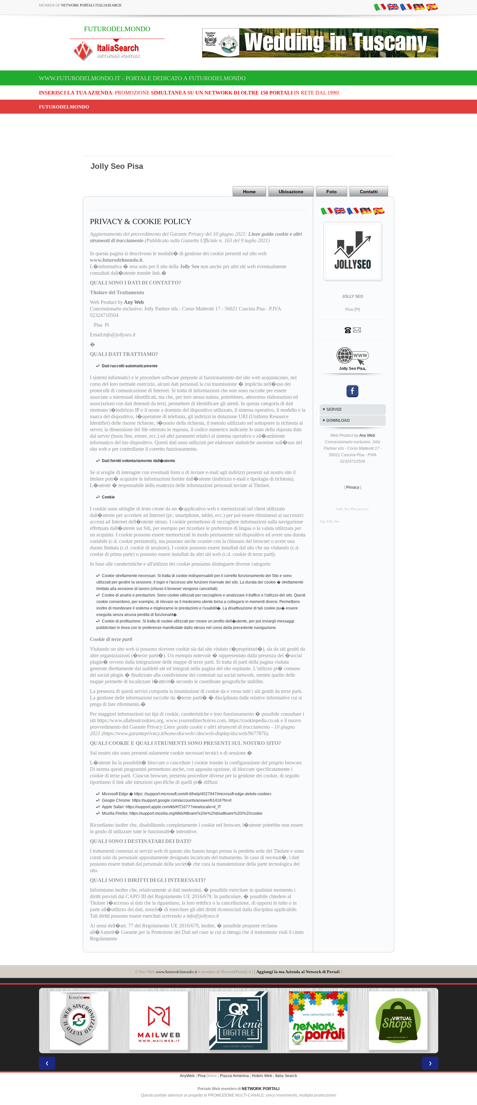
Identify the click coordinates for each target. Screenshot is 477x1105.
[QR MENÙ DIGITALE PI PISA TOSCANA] (238, 1020)
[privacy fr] (405, 7)
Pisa (201, 1076)
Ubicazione (291, 191)
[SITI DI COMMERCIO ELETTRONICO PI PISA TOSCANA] (398, 1020)
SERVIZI (333, 409)
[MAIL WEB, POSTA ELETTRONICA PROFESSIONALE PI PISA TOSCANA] (158, 1020)
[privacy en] (392, 7)
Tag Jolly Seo (330, 521)
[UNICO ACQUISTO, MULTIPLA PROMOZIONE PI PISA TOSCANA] (318, 1020)
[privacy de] (418, 7)
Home (249, 191)
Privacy (352, 487)
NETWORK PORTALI (260, 1088)
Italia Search (286, 1076)
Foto (331, 191)
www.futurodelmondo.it (176, 971)
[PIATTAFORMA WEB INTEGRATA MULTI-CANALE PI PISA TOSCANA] (79, 1020)
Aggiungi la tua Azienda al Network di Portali (298, 971)
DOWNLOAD (338, 420)
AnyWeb (187, 1076)
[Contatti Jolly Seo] (353, 329)
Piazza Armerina (234, 1076)
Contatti (369, 191)
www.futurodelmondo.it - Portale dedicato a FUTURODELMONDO (142, 78)
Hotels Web (262, 1076)
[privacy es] (431, 7)
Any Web (134, 302)
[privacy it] (379, 7)
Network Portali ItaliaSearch (91, 5)
